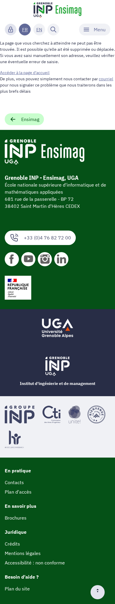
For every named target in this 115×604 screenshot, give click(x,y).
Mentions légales (23, 553)
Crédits (12, 544)
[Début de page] (100, 592)
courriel (106, 78)
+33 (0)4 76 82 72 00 (47, 238)
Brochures (16, 518)
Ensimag (30, 119)
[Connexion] (11, 29)
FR (25, 29)
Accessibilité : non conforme (35, 563)
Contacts (14, 482)
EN (39, 29)
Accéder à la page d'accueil (25, 72)
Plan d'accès (18, 492)
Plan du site (17, 589)
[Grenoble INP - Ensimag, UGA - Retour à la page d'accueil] (57, 10)
